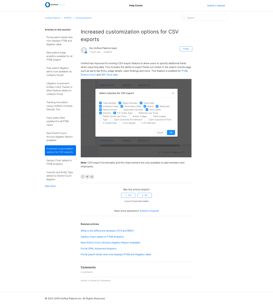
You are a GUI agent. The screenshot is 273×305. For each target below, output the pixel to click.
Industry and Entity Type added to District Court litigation (59, 176)
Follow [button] (186, 49)
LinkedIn (92, 177)
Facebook (83, 177)
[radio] (128, 195)
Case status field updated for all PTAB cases (57, 121)
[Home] (55, 7)
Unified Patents (52, 18)
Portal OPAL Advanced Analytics (99, 248)
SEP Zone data (109, 74)
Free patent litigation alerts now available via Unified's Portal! (59, 71)
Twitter (87, 177)
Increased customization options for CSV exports (59, 150)
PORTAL (68, 18)
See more (50, 185)
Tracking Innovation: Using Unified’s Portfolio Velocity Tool (59, 106)
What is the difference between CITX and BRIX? (107, 230)
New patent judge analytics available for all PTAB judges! (59, 56)
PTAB (185, 70)
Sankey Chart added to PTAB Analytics (59, 162)
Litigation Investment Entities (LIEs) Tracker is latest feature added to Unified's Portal (59, 89)
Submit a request (216, 5)
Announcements (84, 18)
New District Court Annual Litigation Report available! (59, 137)
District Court (88, 74)
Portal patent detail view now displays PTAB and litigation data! (59, 41)
